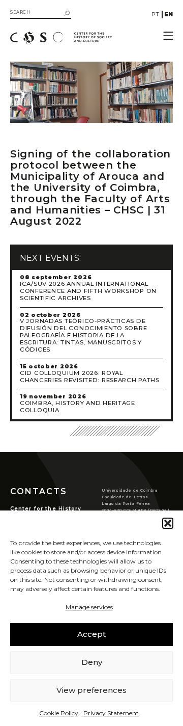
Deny (91, 662)
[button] (168, 523)
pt (155, 14)
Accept (91, 634)
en (168, 14)
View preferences (91, 690)
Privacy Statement (111, 713)
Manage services (89, 607)
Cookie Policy (58, 713)
